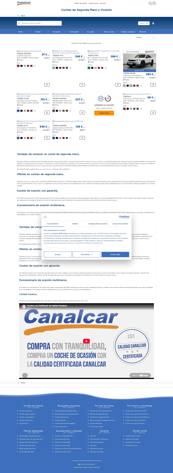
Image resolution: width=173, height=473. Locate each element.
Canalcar (93, 436)
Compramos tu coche (132, 442)
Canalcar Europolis (96, 448)
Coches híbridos (60, 420)
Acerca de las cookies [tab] (120, 224)
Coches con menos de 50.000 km (137, 414)
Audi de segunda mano (27, 445)
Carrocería (56, 32)
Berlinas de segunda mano (99, 414)
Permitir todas (115, 254)
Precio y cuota (109, 32)
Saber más (84, 301)
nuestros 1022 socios (60, 233)
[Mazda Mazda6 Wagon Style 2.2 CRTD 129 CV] (68, 122)
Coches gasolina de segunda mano (67, 414)
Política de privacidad (84, 460)
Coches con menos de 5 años (135, 420)
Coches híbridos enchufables (65, 423)
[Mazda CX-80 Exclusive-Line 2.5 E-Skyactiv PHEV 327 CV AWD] (33, 95)
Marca (20, 32)
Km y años (90, 32)
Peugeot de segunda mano (28, 442)
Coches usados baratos (27, 414)
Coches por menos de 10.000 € (136, 411)
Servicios (103, 3)
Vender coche (93, 3)
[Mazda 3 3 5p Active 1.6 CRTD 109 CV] (137, 94)
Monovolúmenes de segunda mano (102, 420)
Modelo (38, 32)
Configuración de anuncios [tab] (97, 224)
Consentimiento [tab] (52, 224)
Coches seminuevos (26, 420)
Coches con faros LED (62, 445)
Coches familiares (96, 423)
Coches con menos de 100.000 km (137, 417)
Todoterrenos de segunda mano (101, 411)
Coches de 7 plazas (96, 426)
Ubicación (142, 32)
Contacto (93, 445)
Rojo (18, 63)
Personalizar (85, 254)
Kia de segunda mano (26, 451)
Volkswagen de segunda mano (29, 436)
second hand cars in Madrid (48, 169)
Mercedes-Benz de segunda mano (31, 439)
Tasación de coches (132, 439)
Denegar (58, 254)
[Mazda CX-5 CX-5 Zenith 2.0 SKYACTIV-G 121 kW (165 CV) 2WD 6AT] (33, 122)
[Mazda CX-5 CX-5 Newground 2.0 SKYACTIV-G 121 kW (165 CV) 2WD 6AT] (68, 52)
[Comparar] (47, 85)
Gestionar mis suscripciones (87, 464)
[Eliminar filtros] (153, 23)
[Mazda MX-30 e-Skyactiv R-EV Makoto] (139, 61)
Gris (18, 135)
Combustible (74, 32)
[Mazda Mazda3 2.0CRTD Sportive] (29, 51)
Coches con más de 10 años (134, 423)
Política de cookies (96, 460)
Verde (90, 65)
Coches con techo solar (63, 451)
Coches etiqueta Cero (62, 439)
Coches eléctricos (61, 426)
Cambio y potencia (127, 32)
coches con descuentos (31, 181)
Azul (18, 108)
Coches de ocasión (80, 3)
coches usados (41, 165)
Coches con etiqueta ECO (63, 436)
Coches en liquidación (27, 417)
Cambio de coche (131, 445)
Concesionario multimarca (99, 439)
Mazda (142, 23)
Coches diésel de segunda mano (66, 411)
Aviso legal (74, 460)
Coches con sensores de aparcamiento (68, 448)
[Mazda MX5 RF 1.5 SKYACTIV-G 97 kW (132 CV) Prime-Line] (104, 52)
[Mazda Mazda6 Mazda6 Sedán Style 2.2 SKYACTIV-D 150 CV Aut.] (68, 95)
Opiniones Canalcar (97, 442)
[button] (150, 3)
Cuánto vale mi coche (132, 436)
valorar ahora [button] (104, 113)
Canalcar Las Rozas (97, 451)
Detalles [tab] (75, 224)
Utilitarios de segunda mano (100, 417)
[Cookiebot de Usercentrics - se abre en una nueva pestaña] (120, 217)
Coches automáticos (62, 417)
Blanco (54, 65)
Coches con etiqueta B (62, 442)
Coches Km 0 (23, 423)
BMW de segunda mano (27, 448)
